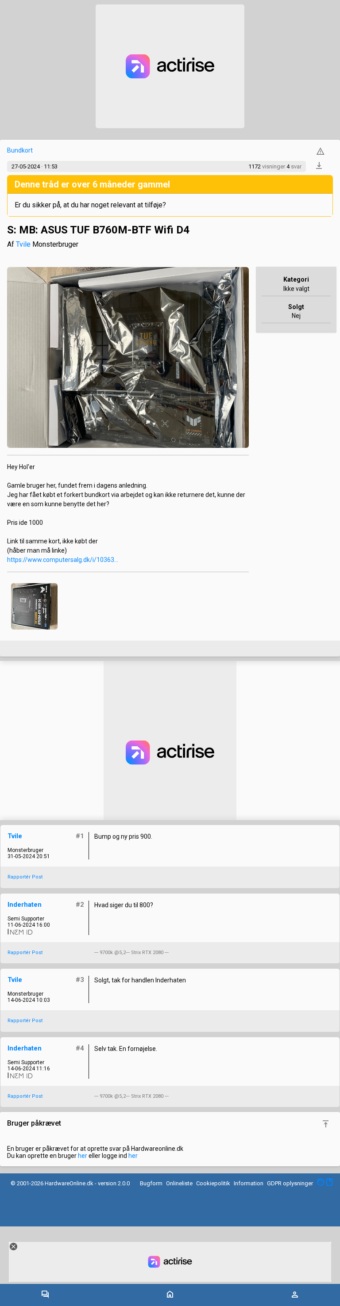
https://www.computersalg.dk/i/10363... (62, 559)
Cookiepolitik (213, 1183)
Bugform (151, 1183)
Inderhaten (25, 905)
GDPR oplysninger (290, 1183)
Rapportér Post (25, 877)
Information (248, 1183)
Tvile (23, 244)
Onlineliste (179, 1183)
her (82, 1155)
